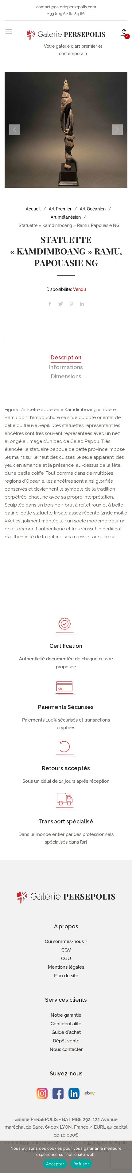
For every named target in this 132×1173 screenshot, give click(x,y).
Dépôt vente (66, 1041)
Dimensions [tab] (66, 376)
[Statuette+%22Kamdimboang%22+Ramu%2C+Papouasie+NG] (60, 305)
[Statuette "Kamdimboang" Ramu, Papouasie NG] (50, 305)
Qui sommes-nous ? (66, 941)
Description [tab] (66, 357)
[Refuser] (124, 1157)
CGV (66, 950)
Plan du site (66, 975)
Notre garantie (66, 1015)
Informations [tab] (66, 367)
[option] (66, 130)
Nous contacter (66, 1049)
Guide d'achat (66, 1032)
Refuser (81, 1163)
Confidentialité (66, 1023)
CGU (66, 958)
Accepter (55, 1163)
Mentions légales (66, 967)
